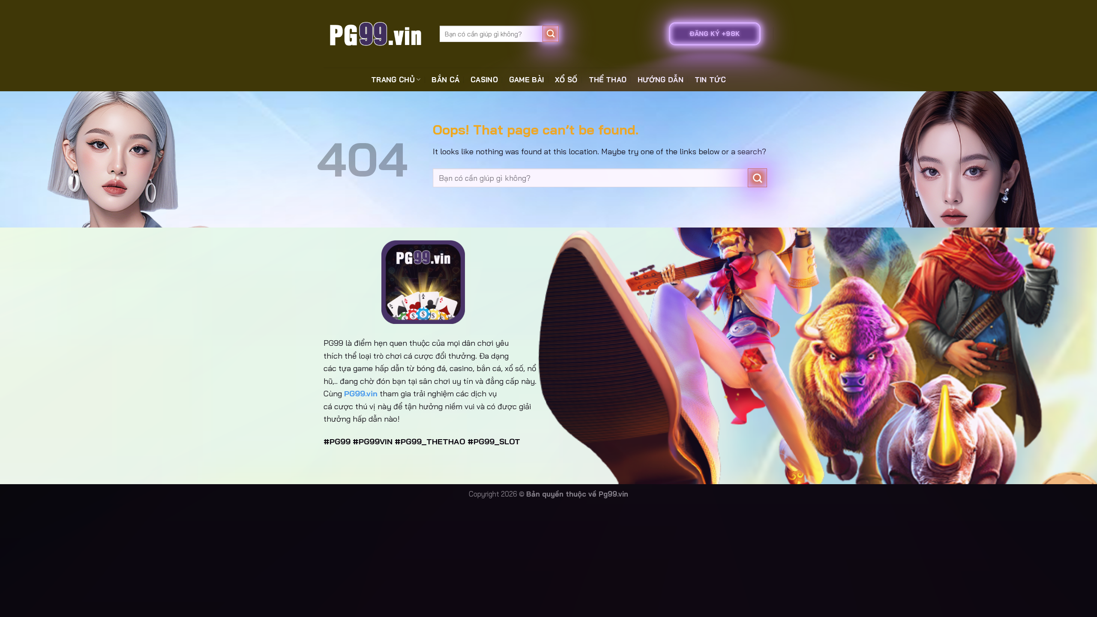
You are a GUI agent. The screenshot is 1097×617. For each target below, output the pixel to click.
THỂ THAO (608, 79)
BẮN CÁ (445, 79)
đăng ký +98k (714, 34)
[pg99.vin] (375, 33)
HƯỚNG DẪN (660, 79)
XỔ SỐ (566, 79)
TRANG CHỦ (393, 79)
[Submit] (551, 34)
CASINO (484, 79)
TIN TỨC (710, 79)
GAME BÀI (526, 79)
